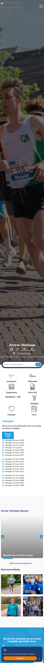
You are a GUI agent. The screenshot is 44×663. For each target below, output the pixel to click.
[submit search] (38, 364)
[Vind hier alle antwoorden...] (22, 364)
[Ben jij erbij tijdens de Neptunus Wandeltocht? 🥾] (33, 584)
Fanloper (11, 415)
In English (20, 658)
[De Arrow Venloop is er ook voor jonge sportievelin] (33, 606)
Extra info (32, 393)
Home (2, 357)
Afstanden (32, 381)
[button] (41, 536)
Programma (11, 393)
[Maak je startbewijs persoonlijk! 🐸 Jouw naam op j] (11, 584)
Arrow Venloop (20, 357)
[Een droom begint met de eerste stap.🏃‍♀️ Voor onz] (11, 606)
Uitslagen (34, 404)
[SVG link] (41, 6)
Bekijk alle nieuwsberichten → (22, 563)
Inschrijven (11, 381)
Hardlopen (9, 357)
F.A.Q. (34, 415)
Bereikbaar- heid (13, 397)
